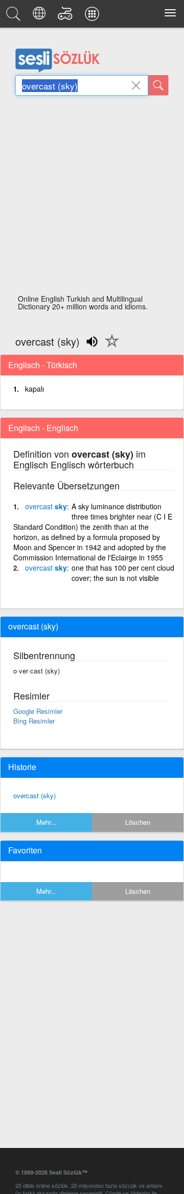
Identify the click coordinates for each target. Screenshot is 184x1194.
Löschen (137, 822)
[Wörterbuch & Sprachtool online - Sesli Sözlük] (15, 16)
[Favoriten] (109, 347)
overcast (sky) (34, 795)
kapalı (34, 389)
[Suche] (158, 85)
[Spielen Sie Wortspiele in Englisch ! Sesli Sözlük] (66, 16)
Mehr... (46, 822)
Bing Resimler (34, 721)
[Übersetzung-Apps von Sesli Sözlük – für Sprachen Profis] (93, 16)
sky (46, 506)
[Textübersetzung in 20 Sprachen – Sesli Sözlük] (40, 16)
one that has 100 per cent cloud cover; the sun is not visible (123, 572)
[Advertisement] (92, 198)
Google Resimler (37, 711)
